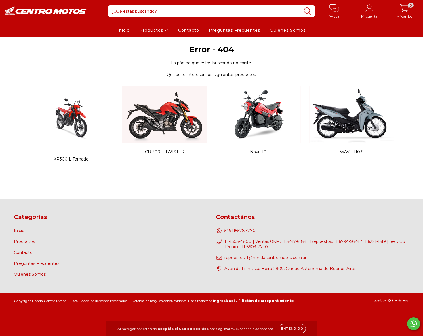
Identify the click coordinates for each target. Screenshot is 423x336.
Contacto (188, 30)
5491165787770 (240, 230)
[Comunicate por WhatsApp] (413, 323)
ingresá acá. (225, 301)
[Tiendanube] (391, 301)
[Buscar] (308, 11)
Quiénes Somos (288, 30)
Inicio (123, 30)
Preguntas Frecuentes (234, 30)
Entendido (292, 329)
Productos (152, 30)
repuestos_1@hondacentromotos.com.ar (265, 257)
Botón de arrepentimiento (268, 301)
